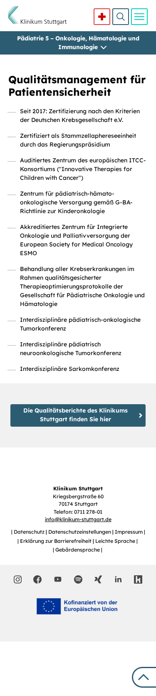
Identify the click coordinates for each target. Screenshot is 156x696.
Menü (139, 16)
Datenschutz (30, 532)
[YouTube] (57, 579)
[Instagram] (18, 579)
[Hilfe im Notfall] (102, 16)
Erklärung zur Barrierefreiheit (56, 541)
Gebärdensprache (78, 550)
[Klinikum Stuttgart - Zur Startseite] (37, 15)
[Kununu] (138, 579)
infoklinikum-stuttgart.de (78, 519)
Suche (120, 16)
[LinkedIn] (118, 579)
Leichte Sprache (115, 541)
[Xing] (98, 579)
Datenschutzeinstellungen (80, 532)
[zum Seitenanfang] (144, 677)
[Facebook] (37, 579)
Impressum (129, 532)
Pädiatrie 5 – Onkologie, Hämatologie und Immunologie (78, 43)
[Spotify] (78, 579)
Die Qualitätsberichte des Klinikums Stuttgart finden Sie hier (75, 415)
